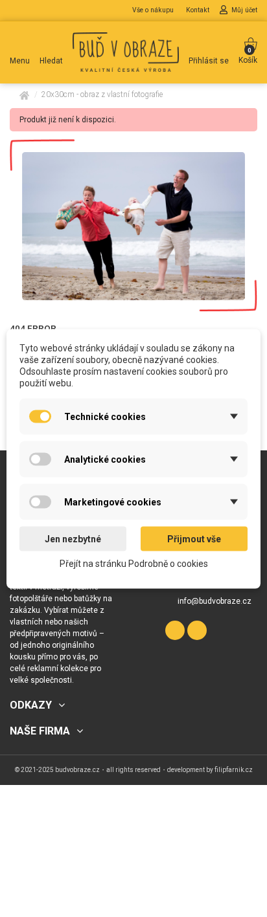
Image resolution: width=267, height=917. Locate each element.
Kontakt (198, 10)
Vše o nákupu (154, 10)
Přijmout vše (194, 538)
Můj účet (244, 10)
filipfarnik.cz (234, 769)
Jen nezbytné (73, 538)
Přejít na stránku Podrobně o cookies (134, 563)
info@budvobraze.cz (214, 601)
